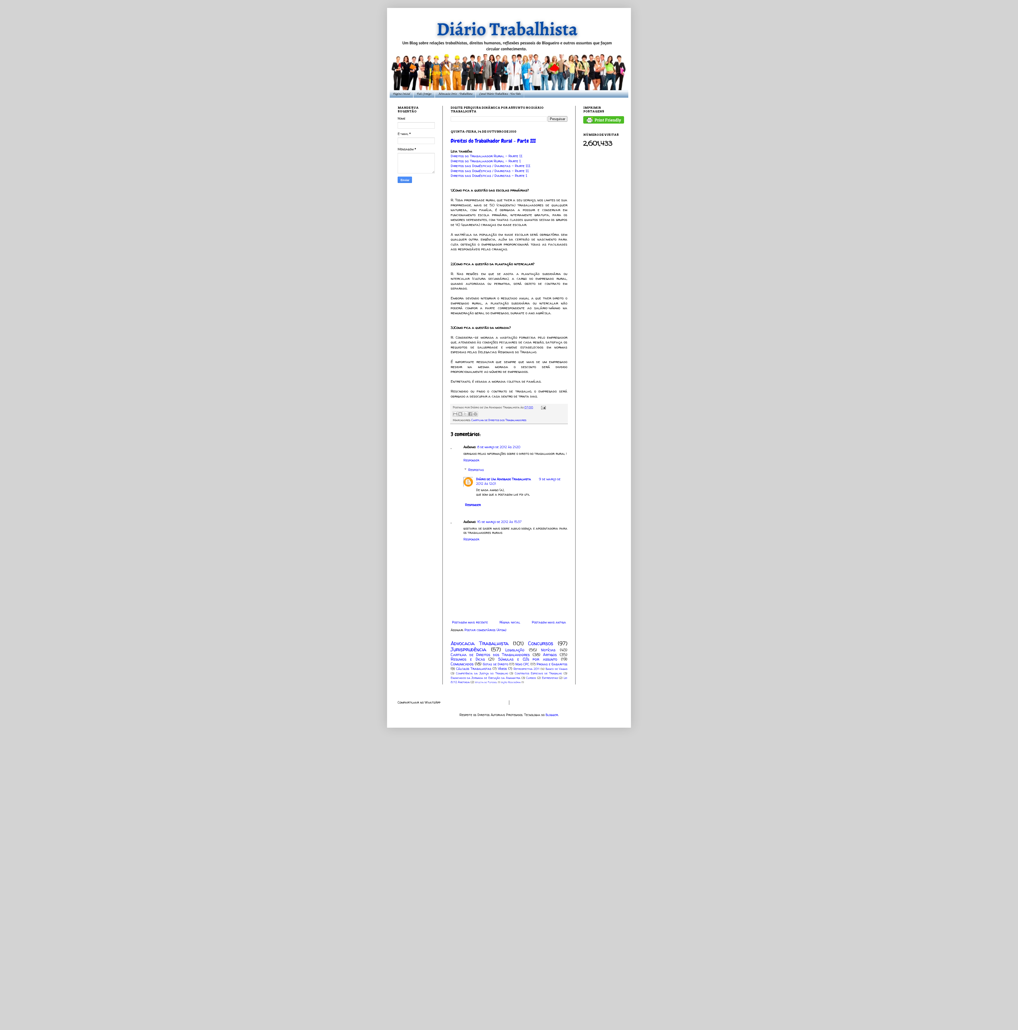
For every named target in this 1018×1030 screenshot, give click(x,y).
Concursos (540, 643)
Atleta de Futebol (486, 682)
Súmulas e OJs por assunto (527, 659)
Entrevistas (550, 678)
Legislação (514, 650)
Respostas (476, 470)
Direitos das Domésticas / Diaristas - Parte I (489, 175)
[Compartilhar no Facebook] (470, 414)
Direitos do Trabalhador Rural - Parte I (486, 161)
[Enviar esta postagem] (543, 407)
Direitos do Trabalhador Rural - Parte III (493, 140)
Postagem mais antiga (549, 622)
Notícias (548, 650)
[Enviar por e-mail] (455, 414)
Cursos (531, 678)
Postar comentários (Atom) (485, 630)
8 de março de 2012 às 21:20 (498, 447)
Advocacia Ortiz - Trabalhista (455, 94)
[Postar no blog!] (460, 414)
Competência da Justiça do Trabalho (482, 673)
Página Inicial (401, 94)
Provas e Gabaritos (552, 664)
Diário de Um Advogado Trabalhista (503, 479)
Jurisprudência (468, 649)
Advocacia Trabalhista (479, 643)
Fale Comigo (424, 94)
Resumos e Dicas (468, 659)
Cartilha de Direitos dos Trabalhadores (498, 420)
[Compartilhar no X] (465, 414)
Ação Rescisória (511, 682)
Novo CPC (522, 664)
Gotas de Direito (495, 664)
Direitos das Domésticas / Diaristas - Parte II (490, 170)
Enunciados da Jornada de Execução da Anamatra (485, 678)
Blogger (552, 715)
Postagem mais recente (470, 622)
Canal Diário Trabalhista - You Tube (500, 94)
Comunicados (462, 664)
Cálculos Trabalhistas (473, 668)
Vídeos (502, 668)
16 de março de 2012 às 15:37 (499, 522)
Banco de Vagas (556, 669)
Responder (471, 460)
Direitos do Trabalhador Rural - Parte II (487, 156)
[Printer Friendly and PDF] (603, 122)
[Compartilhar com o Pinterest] (475, 414)
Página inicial (509, 622)
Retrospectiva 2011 (526, 669)
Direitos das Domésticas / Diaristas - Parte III (490, 165)
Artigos (550, 654)
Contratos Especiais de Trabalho (538, 673)
